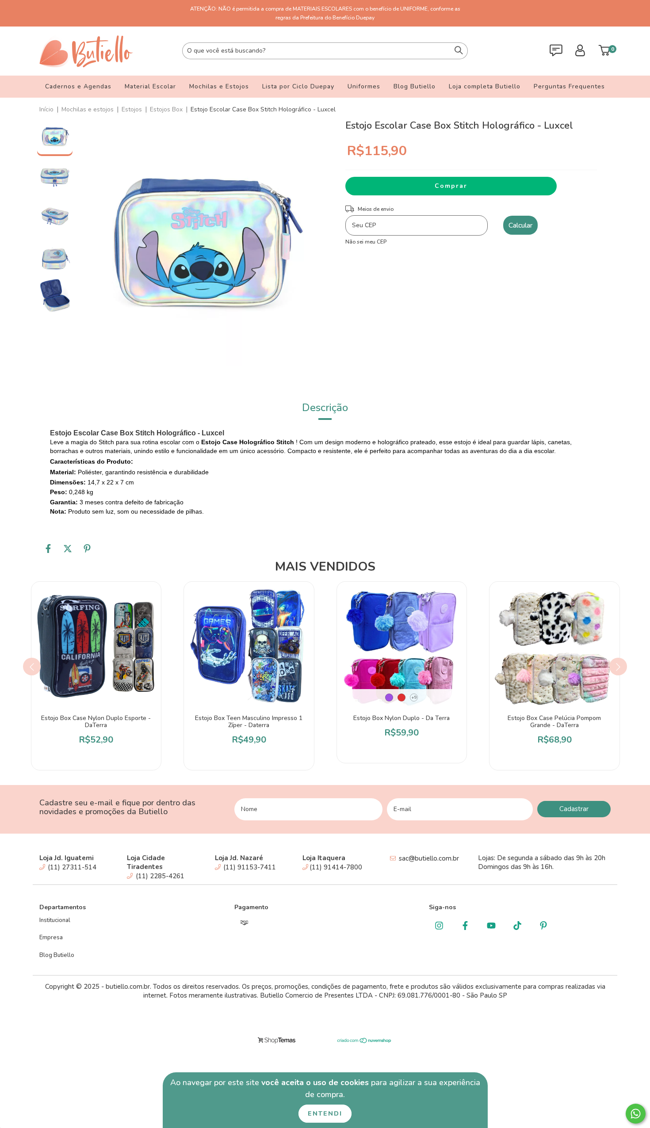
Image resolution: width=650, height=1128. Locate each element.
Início (46, 109)
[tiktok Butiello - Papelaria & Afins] (517, 926)
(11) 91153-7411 (249, 867)
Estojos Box (166, 109)
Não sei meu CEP (365, 241)
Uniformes (364, 86)
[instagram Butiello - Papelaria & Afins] (439, 926)
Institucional (54, 920)
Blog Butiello (415, 86)
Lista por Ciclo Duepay (298, 86)
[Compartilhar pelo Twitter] (68, 552)
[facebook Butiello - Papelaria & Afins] (465, 926)
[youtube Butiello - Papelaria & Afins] (491, 926)
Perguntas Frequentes (569, 86)
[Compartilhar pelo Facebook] (49, 552)
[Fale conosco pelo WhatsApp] (636, 1114)
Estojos (132, 109)
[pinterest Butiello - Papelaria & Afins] (543, 926)
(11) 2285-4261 (159, 876)
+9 (414, 697)
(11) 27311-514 (71, 867)
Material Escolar (150, 86)
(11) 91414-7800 (336, 867)
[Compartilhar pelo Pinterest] (87, 552)
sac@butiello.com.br (429, 858)
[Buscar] (459, 51)
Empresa (51, 937)
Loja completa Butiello (484, 86)
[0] (604, 53)
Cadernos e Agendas (78, 86)
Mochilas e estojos (87, 109)
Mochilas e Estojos (219, 86)
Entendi (325, 1113)
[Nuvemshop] (364, 1041)
